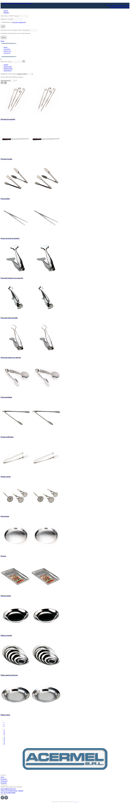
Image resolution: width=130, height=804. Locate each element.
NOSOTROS (7, 49)
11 (4, 730)
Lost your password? (19, 22)
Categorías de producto (8, 74)
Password (4, 19)
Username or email (7, 16)
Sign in (6, 11)
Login (3, 26)
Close (2, 41)
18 (4, 744)
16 (4, 740)
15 (4, 738)
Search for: (4, 61)
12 (4, 732)
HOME (5, 47)
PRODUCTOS (7, 51)
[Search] (23, 61)
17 (4, 742)
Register (6, 13)
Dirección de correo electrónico (12, 30)
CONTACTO (7, 53)
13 (4, 734)
